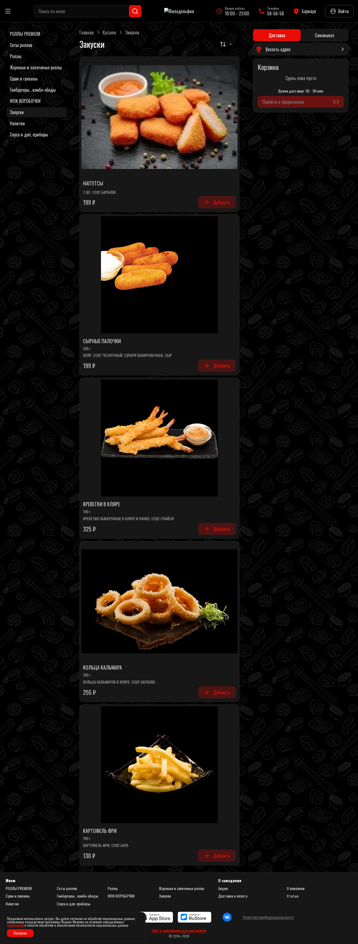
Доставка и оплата (232, 895)
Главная (86, 32)
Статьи (292, 895)
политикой (15, 925)
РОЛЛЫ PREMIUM (19, 888)
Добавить (221, 202)
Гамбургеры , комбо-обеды (77, 895)
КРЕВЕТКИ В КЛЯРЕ (101, 504)
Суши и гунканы (18, 895)
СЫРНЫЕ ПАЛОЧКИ (102, 341)
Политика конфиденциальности (268, 917)
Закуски (165, 895)
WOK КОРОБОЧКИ (121, 895)
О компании (296, 888)
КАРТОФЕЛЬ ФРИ (100, 831)
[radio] (277, 35)
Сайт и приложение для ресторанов (179, 930)
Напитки (12, 903)
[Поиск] (135, 11)
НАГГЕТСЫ (93, 183)
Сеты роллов (67, 888)
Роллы (113, 888)
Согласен (20, 933)
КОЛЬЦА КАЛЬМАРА (102, 667)
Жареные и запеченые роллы (181, 888)
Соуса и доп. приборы (73, 903)
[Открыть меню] (8, 11)
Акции (223, 888)
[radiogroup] (300, 35)
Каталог (109, 32)
